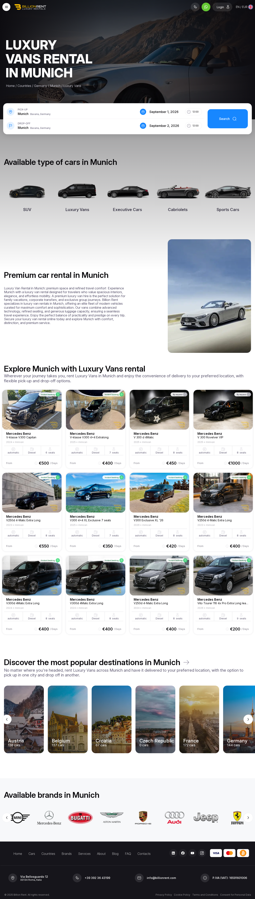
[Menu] (6, 7)
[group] (127, 719)
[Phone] (195, 7)
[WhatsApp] (206, 7)
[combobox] (244, 7)
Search (224, 119)
